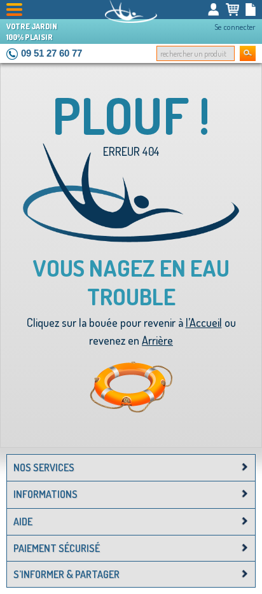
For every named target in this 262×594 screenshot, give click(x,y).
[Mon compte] (213, 9)
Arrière (157, 340)
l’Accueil (204, 322)
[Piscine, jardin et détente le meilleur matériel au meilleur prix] (131, 11)
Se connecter (235, 27)
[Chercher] (248, 53)
